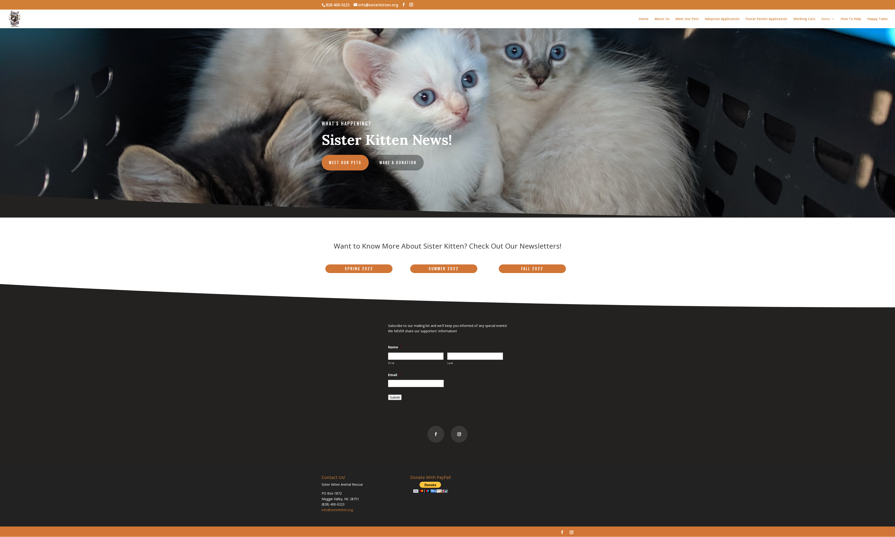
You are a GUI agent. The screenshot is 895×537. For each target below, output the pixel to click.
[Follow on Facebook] (435, 434)
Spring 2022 (359, 268)
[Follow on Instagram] (459, 434)
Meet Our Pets (687, 19)
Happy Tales (877, 19)
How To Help (851, 19)
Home (643, 19)
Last (450, 363)
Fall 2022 (532, 268)
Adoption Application (722, 19)
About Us (661, 19)
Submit (395, 397)
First (391, 363)
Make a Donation (398, 162)
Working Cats (804, 19)
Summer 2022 (444, 268)
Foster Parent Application (766, 19)
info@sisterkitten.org (337, 510)
